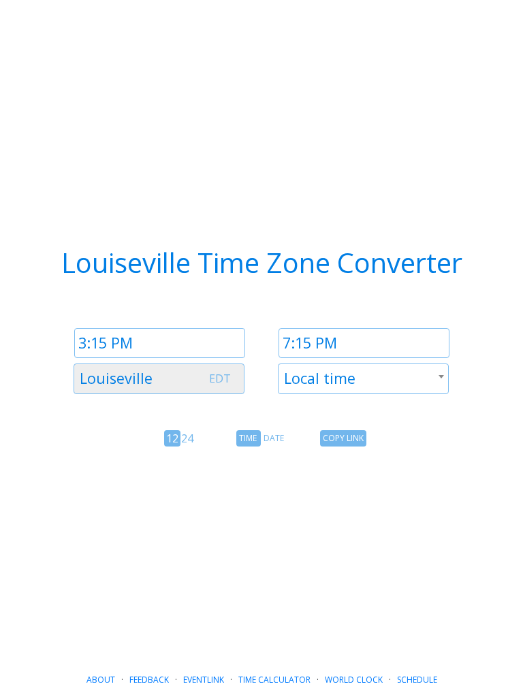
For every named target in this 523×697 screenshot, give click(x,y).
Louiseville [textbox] (116, 378)
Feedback (149, 679)
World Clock (354, 679)
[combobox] (159, 378)
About (100, 679)
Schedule (417, 679)
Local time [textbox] (319, 378)
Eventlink (203, 679)
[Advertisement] (261, 555)
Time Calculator (274, 679)
